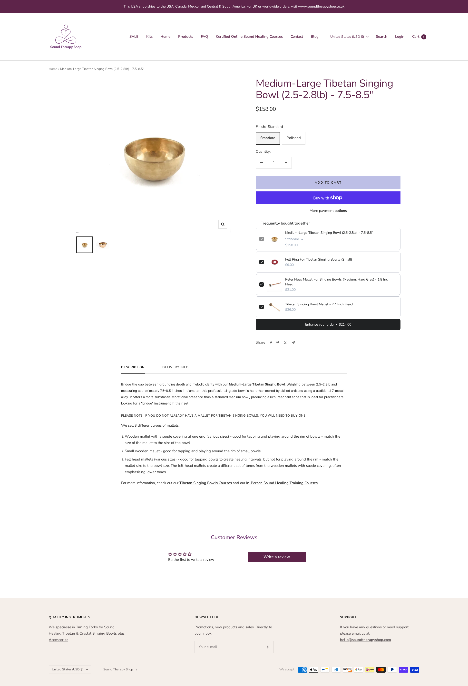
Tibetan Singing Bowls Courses (205, 482)
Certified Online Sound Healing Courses (249, 36)
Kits (149, 36)
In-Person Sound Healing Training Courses (282, 482)
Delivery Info (175, 367)
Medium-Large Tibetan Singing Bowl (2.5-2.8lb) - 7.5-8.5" (329, 232)
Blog (315, 36)
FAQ (204, 36)
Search (381, 36)
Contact (297, 36)
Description (133, 367)
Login (399, 36)
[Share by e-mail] (293, 342)
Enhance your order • (328, 324)
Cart (418, 36)
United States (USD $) (347, 36)
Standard (267, 137)
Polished (294, 137)
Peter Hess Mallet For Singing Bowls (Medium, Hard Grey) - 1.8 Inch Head (337, 282)
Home (165, 36)
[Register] (267, 647)
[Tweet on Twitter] (285, 342)
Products (185, 36)
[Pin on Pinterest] (277, 342)
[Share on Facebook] (271, 342)
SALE (133, 36)
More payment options (328, 210)
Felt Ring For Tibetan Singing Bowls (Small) (318, 259)
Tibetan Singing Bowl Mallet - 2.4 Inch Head (319, 304)
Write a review (276, 557)
